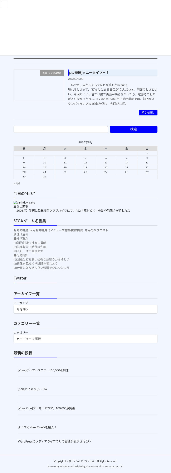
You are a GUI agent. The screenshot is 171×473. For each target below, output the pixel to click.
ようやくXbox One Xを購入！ (37, 427)
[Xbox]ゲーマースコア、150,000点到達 (43, 370)
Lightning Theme (84, 466)
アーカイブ (21, 303)
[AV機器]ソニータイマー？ (89, 73)
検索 (133, 129)
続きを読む (148, 112)
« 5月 (17, 183)
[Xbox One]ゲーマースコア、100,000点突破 (46, 408)
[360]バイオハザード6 (32, 389)
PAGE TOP (163, 454)
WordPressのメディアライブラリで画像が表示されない (54, 441)
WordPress (65, 466)
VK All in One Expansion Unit (109, 466)
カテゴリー (21, 332)
